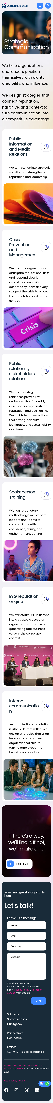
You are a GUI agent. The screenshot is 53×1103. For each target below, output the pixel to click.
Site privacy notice (14, 1080)
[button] (19, 863)
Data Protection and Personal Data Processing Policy (23, 1067)
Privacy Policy (21, 989)
